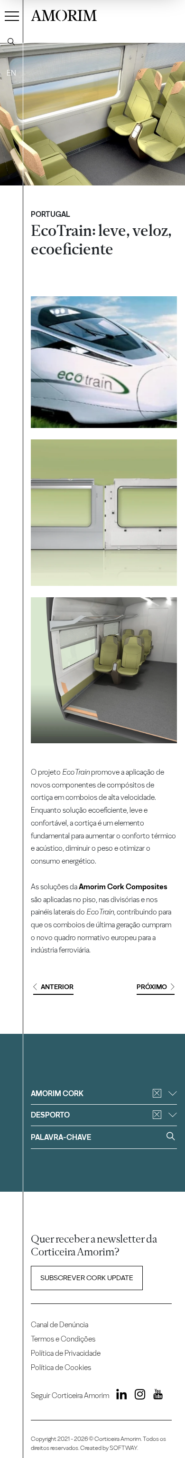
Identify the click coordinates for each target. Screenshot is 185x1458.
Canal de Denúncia (59, 1324)
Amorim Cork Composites (123, 886)
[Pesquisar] (11, 41)
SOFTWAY (123, 1447)
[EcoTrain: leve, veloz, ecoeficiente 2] (103, 512)
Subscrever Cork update (86, 1277)
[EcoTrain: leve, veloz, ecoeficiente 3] (103, 670)
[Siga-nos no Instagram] (137, 1396)
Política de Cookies (61, 1367)
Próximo (152, 987)
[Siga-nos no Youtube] (154, 1396)
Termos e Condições (63, 1338)
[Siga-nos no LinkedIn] (119, 1396)
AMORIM (64, 14)
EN (11, 73)
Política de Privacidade (66, 1353)
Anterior (57, 987)
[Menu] (12, 16)
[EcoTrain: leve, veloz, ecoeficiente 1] (104, 362)
